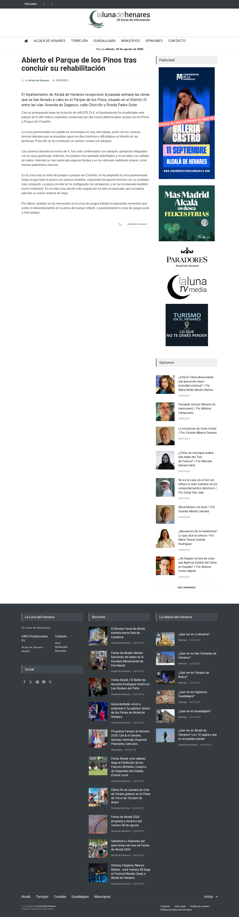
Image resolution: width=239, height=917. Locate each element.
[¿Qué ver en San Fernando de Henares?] (165, 658)
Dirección (60, 650)
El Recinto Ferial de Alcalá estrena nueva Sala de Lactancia (128, 633)
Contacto (165, 906)
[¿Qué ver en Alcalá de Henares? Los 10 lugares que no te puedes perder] (165, 735)
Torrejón (42, 897)
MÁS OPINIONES (187, 587)
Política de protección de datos (176, 909)
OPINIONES (154, 41)
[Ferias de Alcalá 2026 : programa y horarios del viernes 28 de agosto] (98, 824)
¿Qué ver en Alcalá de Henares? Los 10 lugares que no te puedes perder (197, 735)
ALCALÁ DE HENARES (49, 41)
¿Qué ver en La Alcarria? (194, 634)
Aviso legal (180, 906)
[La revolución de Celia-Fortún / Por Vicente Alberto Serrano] (165, 436)
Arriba (208, 897)
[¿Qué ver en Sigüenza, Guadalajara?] (165, 697)
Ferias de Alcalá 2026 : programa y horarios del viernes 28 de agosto (126, 821)
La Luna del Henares (45, 906)
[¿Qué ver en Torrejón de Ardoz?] (165, 677)
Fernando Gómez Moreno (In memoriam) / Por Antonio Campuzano (196, 409)
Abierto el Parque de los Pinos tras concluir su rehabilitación (79, 64)
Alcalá (25, 897)
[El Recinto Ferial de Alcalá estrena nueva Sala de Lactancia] (98, 636)
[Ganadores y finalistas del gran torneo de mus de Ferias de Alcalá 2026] (98, 848)
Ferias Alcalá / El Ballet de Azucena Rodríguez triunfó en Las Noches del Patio (130, 684)
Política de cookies (199, 906)
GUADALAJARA (104, 41)
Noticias (182, 640)
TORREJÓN (79, 41)
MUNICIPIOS (130, 41)
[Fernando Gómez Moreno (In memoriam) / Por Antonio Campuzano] (165, 411)
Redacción (61, 646)
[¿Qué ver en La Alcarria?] (165, 639)
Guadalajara (80, 897)
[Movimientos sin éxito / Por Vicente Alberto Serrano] (165, 514)
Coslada (60, 897)
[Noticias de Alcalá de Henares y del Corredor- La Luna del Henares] (119, 22)
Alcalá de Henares (38, 80)
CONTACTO (177, 41)
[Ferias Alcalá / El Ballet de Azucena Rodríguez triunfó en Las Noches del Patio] (98, 687)
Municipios (116, 750)
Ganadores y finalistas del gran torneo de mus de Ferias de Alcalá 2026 (130, 845)
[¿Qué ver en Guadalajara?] (165, 716)
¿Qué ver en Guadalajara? (194, 711)
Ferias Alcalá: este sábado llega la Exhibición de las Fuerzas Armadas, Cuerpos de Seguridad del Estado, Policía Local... (128, 767)
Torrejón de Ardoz (120, 808)
